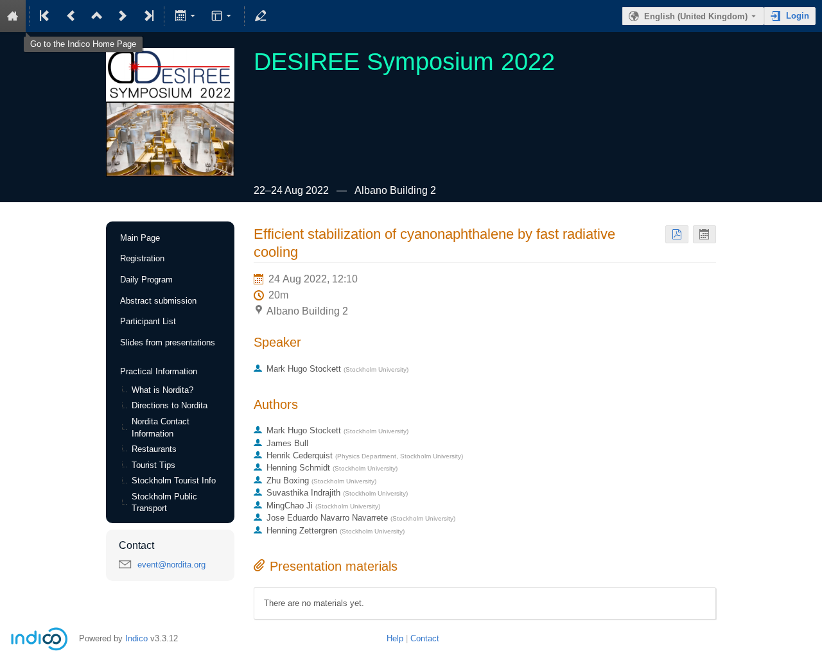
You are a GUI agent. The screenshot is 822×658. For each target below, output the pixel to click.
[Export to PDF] (676, 234)
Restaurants (154, 449)
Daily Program (146, 279)
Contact (424, 638)
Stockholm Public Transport (164, 503)
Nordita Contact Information (160, 427)
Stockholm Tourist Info (174, 480)
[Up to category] (97, 16)
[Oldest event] (45, 16)
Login (797, 16)
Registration (142, 258)
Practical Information (158, 371)
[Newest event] (148, 16)
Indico (136, 638)
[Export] (186, 16)
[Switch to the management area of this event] (261, 16)
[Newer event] (123, 16)
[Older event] (71, 16)
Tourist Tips (153, 465)
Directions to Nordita (169, 405)
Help (395, 638)
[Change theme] (222, 16)
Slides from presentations (167, 342)
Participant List (148, 321)
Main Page (140, 238)
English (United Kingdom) (696, 16)
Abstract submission (158, 301)
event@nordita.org (171, 564)
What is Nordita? (162, 390)
